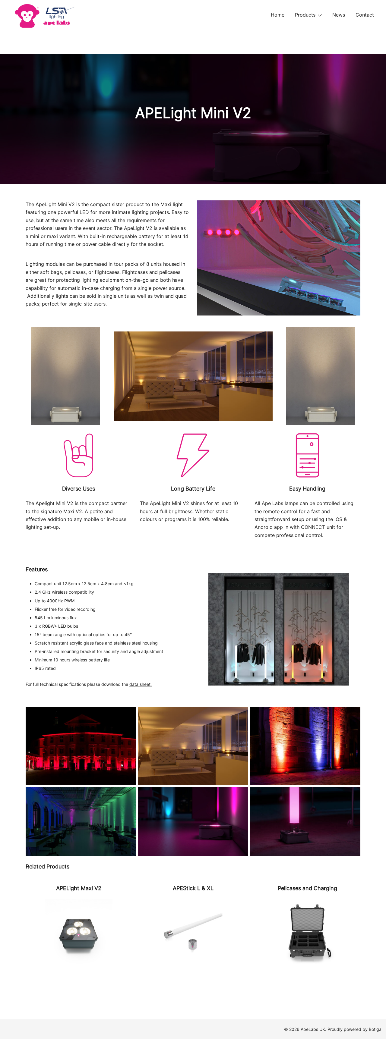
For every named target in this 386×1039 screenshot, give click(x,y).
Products (305, 15)
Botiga (375, 1029)
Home (277, 15)
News (338, 15)
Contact (365, 15)
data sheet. (140, 684)
